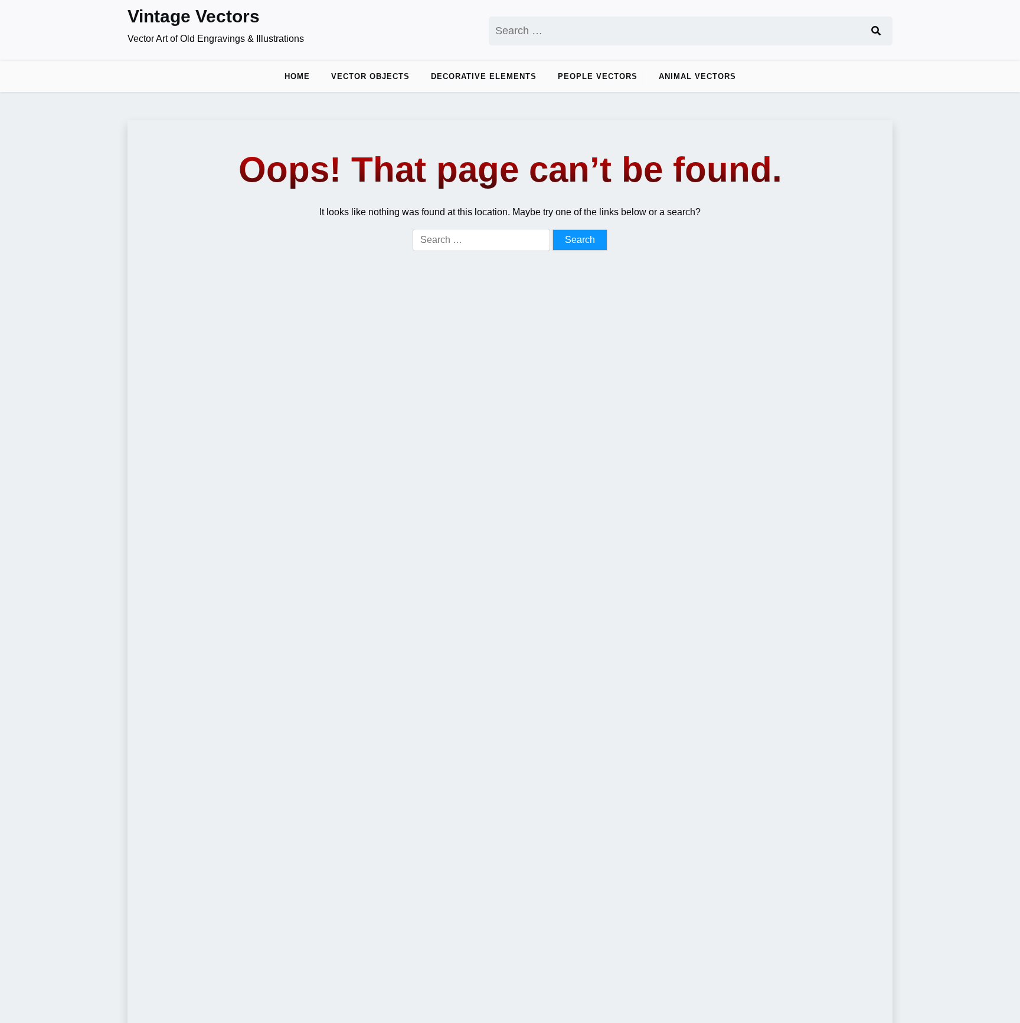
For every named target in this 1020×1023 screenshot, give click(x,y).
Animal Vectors (697, 76)
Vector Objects (370, 76)
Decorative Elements (484, 76)
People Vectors (598, 76)
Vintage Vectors (194, 16)
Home (297, 76)
